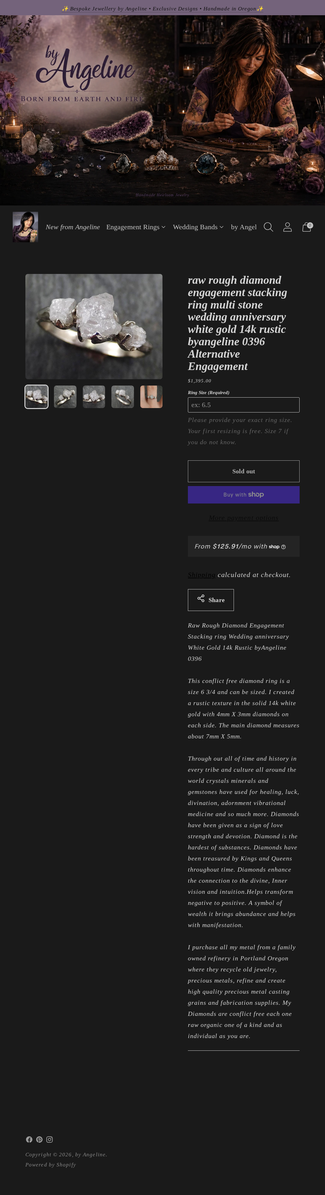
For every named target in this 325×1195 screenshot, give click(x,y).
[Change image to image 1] (36, 397)
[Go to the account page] (287, 227)
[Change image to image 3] (94, 397)
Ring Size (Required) (208, 392)
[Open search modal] (268, 227)
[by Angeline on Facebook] (29, 1141)
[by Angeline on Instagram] (49, 1141)
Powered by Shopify (50, 1165)
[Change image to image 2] (65, 397)
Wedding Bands (195, 227)
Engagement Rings (133, 227)
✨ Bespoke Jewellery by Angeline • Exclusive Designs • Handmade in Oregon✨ (162, 9)
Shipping (202, 575)
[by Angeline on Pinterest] (39, 1141)
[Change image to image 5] (151, 397)
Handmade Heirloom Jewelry (162, 195)
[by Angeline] (25, 227)
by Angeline (248, 227)
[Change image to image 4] (122, 397)
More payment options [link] (244, 518)
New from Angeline (73, 227)
